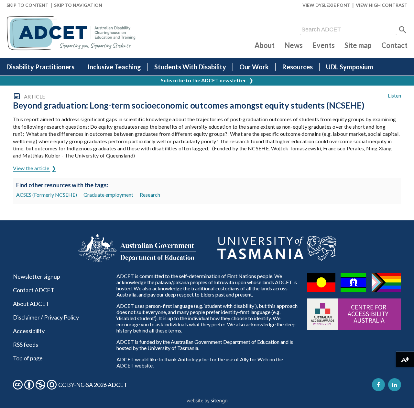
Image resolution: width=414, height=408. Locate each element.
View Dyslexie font (326, 5)
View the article (31, 168)
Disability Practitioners (40, 67)
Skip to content (27, 5)
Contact (394, 45)
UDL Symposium (349, 67)
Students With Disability (190, 67)
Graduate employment (108, 195)
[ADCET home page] (71, 33)
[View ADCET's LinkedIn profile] (394, 384)
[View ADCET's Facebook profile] (378, 384)
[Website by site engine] (207, 401)
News (293, 45)
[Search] (403, 30)
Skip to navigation (78, 5)
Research (150, 195)
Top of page (28, 358)
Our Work (254, 67)
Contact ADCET (33, 290)
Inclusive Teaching (114, 67)
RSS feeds (25, 344)
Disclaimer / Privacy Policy (46, 317)
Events (323, 45)
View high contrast (382, 5)
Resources (297, 67)
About (265, 45)
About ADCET (31, 303)
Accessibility (29, 330)
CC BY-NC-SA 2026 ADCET (92, 384)
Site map (358, 45)
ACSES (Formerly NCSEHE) (46, 195)
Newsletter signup (36, 276)
